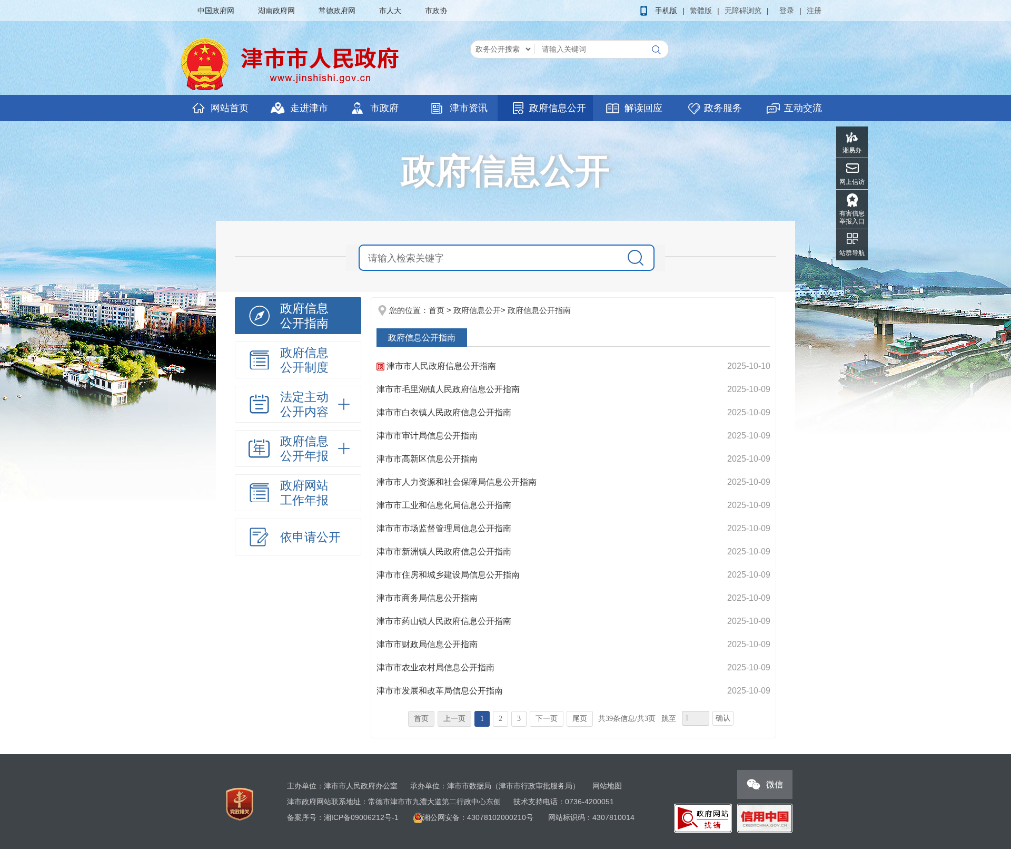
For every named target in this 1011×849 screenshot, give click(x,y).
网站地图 (607, 786)
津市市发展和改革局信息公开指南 (439, 690)
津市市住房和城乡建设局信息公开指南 (448, 574)
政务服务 (723, 108)
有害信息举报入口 (852, 217)
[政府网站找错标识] (703, 817)
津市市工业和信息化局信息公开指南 (443, 505)
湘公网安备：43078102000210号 (479, 817)
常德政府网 (337, 10)
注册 (814, 10)
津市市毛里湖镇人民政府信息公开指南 (448, 389)
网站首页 (230, 108)
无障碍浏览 (743, 10)
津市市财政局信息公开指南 (427, 644)
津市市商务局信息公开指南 (427, 597)
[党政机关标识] (240, 803)
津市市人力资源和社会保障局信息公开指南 (456, 481)
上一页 (454, 719)
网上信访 (852, 182)
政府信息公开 (557, 108)
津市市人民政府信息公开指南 (440, 366)
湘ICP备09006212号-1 (361, 817)
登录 (786, 10)
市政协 (436, 10)
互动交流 (803, 108)
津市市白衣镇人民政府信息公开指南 (443, 412)
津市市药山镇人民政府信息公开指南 (443, 621)
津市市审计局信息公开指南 (427, 435)
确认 (723, 718)
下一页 (547, 719)
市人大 (390, 10)
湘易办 (852, 150)
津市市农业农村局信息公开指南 (435, 667)
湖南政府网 (276, 10)
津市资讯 (469, 108)
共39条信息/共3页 (627, 719)
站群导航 (852, 253)
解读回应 (643, 108)
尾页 (579, 719)
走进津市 (309, 108)
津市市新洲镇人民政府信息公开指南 (443, 551)
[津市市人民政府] (292, 64)
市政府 (384, 108)
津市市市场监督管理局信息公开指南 (443, 528)
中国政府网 (215, 10)
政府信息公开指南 (539, 310)
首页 (436, 310)
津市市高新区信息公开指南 (427, 458)
